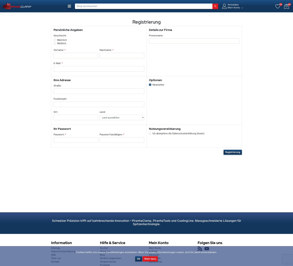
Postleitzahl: (60, 98)
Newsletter (158, 84)
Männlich (62, 39)
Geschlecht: (60, 35)
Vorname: (59, 50)
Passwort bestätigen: (111, 134)
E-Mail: (57, 63)
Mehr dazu (150, 258)
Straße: (57, 85)
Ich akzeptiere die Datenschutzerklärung (174, 133)
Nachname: (106, 50)
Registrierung (232, 152)
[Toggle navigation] (69, 6)
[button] (286, 6)
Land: (102, 111)
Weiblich (61, 43)
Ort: (56, 111)
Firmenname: (156, 35)
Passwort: (59, 134)
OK (138, 258)
